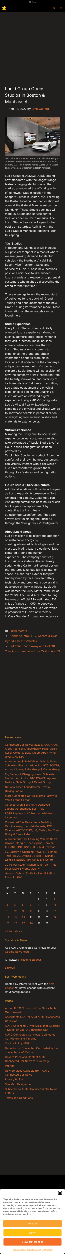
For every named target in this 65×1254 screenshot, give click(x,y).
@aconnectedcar (30, 959)
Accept (32, 1223)
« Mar (8, 931)
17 (55, 911)
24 (55, 917)
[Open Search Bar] (54, 8)
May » (18, 931)
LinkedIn (10, 967)
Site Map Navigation (18, 1084)
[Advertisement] (32, 46)
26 (15, 923)
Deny (32, 1232)
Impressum (47, 1249)
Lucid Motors (18, 631)
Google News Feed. (17, 951)
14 (31, 911)
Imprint (9, 1065)
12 (15, 911)
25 (7, 923)
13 (23, 911)
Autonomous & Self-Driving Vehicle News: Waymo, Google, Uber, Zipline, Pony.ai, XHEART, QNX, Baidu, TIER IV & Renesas (31, 843)
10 (55, 905)
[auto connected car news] (4, 8)
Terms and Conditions (19, 1097)
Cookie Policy (19, 1249)
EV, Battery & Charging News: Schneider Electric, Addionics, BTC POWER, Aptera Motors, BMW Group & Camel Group (30, 778)
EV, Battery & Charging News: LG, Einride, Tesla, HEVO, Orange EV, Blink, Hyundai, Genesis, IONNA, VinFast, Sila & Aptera (31, 855)
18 (7, 917)
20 (23, 917)
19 (15, 917)
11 (7, 911)
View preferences (32, 1241)
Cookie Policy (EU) (17, 1043)
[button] (60, 1193)
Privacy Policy (34, 1249)
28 (31, 923)
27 (23, 923)
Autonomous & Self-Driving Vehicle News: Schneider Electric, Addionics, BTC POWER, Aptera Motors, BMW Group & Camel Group (32, 765)
